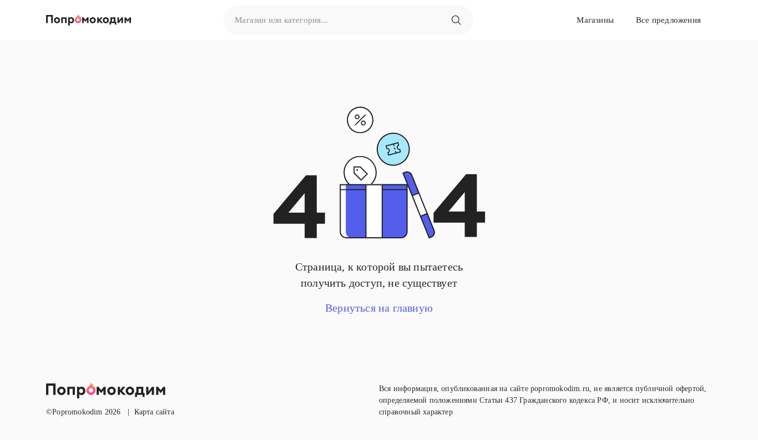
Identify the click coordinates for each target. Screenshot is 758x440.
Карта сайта (154, 412)
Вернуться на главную (379, 308)
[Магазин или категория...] (456, 20)
